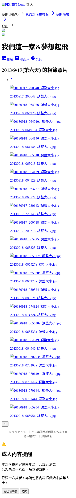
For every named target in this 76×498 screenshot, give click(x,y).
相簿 (10, 59)
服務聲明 (46, 436)
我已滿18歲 (10, 491)
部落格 (24, 59)
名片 (38, 59)
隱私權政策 (30, 436)
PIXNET (23, 431)
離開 (24, 491)
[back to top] (5, 424)
